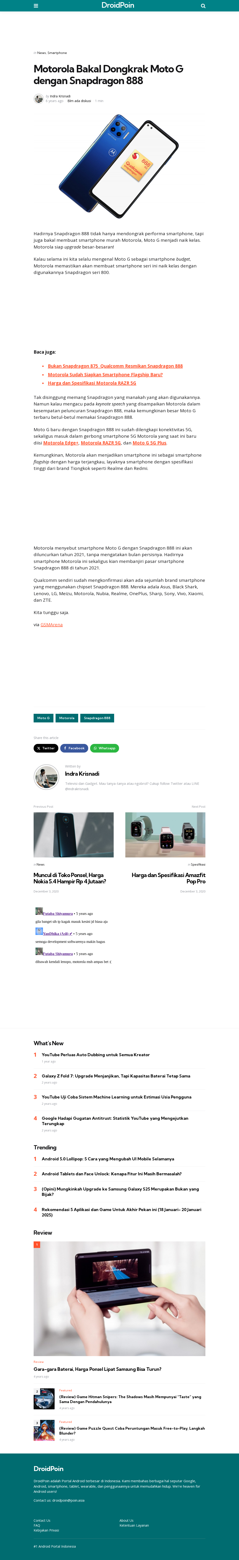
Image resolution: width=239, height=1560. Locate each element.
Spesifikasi (198, 864)
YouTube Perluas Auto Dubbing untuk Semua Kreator (96, 1054)
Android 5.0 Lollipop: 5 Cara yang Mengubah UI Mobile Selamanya (108, 1159)
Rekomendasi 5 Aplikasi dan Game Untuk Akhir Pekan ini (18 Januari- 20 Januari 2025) (121, 1212)
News (41, 53)
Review (39, 1362)
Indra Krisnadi (60, 96)
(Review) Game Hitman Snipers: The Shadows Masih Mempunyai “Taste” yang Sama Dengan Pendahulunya (130, 1399)
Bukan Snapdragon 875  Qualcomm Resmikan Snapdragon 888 (115, 366)
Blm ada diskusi (79, 101)
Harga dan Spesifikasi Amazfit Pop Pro (168, 878)
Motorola (66, 718)
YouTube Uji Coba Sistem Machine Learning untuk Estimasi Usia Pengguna (116, 1097)
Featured (65, 1390)
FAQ (37, 1525)
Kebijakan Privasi (46, 1530)
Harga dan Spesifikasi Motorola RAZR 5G (92, 383)
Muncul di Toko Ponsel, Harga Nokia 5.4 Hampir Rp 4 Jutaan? (70, 878)
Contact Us (42, 1520)
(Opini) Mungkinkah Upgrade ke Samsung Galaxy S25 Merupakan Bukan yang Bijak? (120, 1191)
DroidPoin (118, 5)
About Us (127, 1520)
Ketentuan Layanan (134, 1525)
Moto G (43, 718)
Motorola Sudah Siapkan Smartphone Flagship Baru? (105, 375)
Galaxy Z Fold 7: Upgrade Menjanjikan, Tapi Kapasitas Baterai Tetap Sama (116, 1076)
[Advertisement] (119, 27)
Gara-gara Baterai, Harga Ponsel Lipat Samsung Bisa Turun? (97, 1369)
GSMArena (52, 625)
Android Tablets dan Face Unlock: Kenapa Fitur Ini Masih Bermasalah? (112, 1173)
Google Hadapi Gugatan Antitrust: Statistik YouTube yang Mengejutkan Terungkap (115, 1121)
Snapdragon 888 (97, 718)
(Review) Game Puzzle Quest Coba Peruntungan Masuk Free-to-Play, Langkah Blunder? (132, 1431)
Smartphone (57, 53)
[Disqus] (119, 964)
